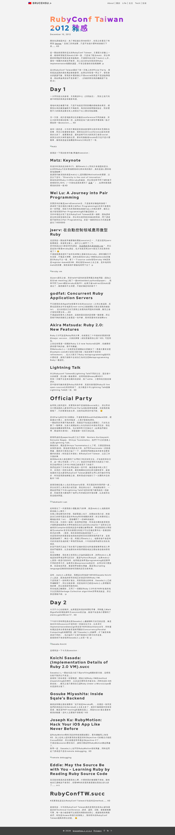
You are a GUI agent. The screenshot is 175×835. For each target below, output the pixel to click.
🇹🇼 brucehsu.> (40, 3)
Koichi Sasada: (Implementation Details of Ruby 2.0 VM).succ (79, 662)
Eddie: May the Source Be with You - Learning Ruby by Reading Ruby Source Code (80, 769)
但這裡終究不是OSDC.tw (91, 246)
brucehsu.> (82, 831)
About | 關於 (113, 3)
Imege (58, 44)
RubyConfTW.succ (77, 793)
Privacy (98, 831)
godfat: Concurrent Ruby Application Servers (76, 295)
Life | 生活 (127, 3)
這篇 (90, 183)
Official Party (71, 398)
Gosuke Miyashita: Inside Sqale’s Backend (76, 695)
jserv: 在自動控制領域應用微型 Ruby (79, 232)
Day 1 (58, 89)
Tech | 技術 (141, 3)
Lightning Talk (65, 367)
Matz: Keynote (65, 160)
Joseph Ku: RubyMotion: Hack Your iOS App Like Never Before (76, 724)
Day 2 (58, 602)
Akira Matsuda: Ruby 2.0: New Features (77, 327)
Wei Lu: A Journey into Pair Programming (79, 195)
